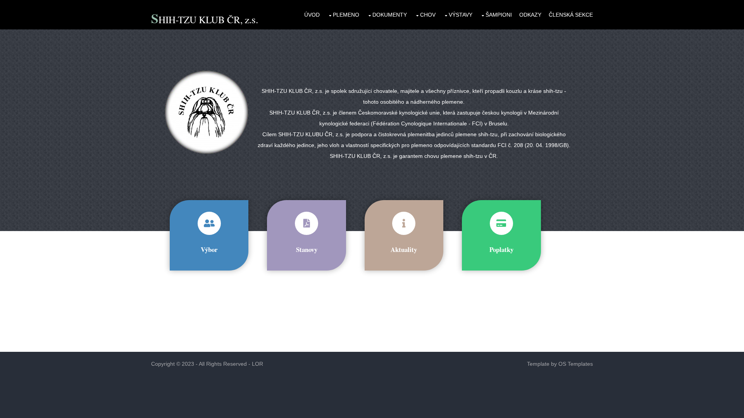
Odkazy (530, 15)
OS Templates (575, 364)
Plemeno (346, 15)
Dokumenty (389, 15)
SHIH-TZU (175, 19)
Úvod (312, 15)
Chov (428, 15)
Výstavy (460, 15)
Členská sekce (571, 15)
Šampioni (499, 15)
